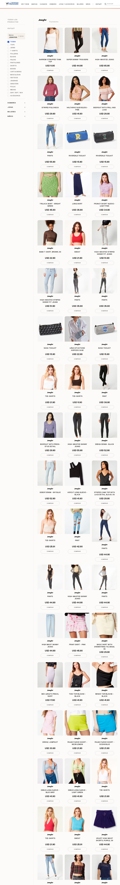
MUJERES (80, 4)
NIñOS (88, 4)
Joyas (16, 107)
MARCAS (35, 4)
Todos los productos (13, 21)
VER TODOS (25, 4)
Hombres (16, 103)
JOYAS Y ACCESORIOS (67, 4)
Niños (16, 116)
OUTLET (99, 4)
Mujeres (16, 112)
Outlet (11, 28)
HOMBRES (53, 4)
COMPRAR (50, 70)
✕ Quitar (21, 36)
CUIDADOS (43, 4)
